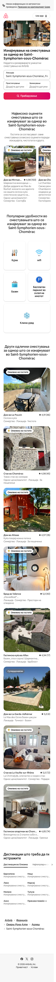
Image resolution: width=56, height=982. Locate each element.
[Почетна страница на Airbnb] (6, 15)
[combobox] (27, 76)
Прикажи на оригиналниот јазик (34, 7)
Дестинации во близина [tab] (16, 864)
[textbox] (15, 86)
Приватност (22, 967)
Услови (34, 967)
